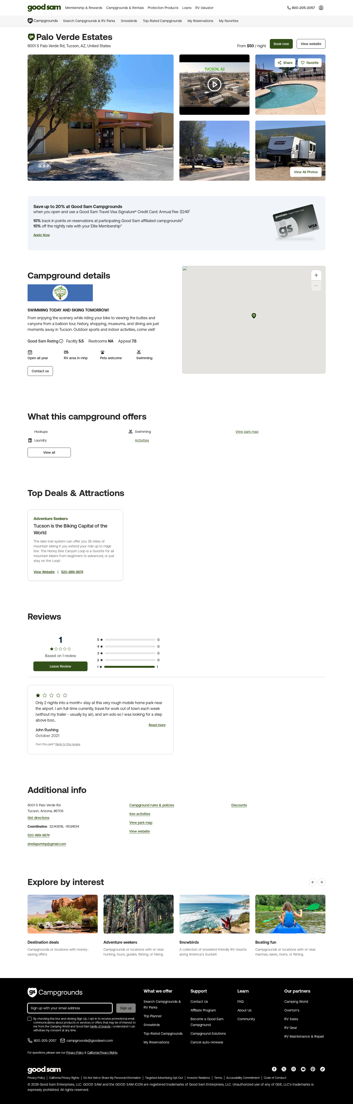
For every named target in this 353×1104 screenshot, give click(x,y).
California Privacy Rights (102, 1052)
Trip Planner (153, 1016)
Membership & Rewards (83, 8)
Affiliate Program (203, 1010)
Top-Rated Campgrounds (162, 21)
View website (311, 44)
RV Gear (290, 1028)
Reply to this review (67, 744)
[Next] (321, 882)
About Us (244, 1010)
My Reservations (200, 21)
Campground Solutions (208, 1033)
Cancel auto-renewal (207, 1042)
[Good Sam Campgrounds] (55, 992)
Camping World (296, 1001)
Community (246, 1019)
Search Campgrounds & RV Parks (89, 21)
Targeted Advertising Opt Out (164, 1077)
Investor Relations (198, 1077)
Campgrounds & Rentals (125, 8)
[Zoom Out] (316, 285)
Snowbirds (129, 21)
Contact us (40, 371)
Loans (186, 8)
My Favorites (228, 21)
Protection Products (163, 8)
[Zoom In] (316, 275)
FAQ (240, 1001)
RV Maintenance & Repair (304, 1036)
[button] (41, 235)
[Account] (321, 7)
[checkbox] (29, 1019)
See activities (139, 814)
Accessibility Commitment (243, 1077)
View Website (44, 572)
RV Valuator (204, 8)
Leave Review (60, 666)
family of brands (100, 1026)
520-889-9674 (72, 572)
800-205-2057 (45, 1040)
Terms (218, 1077)
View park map (246, 432)
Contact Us (199, 1001)
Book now (281, 44)
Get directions (38, 818)
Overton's (291, 1010)
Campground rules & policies (151, 805)
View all (49, 452)
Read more (157, 725)
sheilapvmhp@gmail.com (47, 844)
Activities (142, 440)
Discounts (239, 805)
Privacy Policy (75, 1052)
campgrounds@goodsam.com (89, 1040)
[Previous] (313, 882)
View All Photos (306, 172)
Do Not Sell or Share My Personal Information (112, 1077)
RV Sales (291, 1019)
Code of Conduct (275, 1077)
